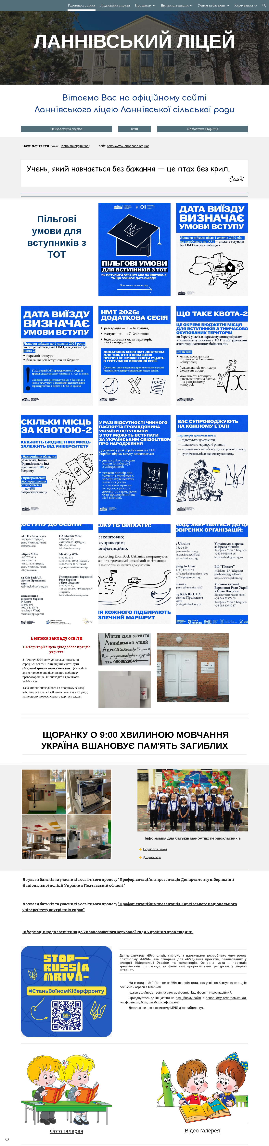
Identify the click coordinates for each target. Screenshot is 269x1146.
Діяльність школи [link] (175, 5)
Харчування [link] (244, 5)
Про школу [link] (143, 5)
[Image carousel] (134, 173)
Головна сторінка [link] (81, 5)
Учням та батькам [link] (211, 5)
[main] (134, 42)
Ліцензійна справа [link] (115, 5)
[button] (264, 5)
